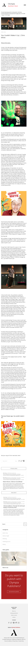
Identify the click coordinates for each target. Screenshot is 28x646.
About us (14, 611)
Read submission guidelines (14, 591)
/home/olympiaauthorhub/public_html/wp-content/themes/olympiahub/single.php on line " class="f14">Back (13, 13)
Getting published (14, 613)
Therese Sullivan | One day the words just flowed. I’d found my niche (14, 506)
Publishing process (6, 541)
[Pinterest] (16, 622)
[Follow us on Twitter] (11, 622)
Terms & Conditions (8, 641)
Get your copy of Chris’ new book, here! (10, 455)
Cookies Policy (21, 641)
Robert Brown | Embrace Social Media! (12, 481)
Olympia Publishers (15, 627)
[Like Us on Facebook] (9, 622)
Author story (3, 32)
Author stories (14, 615)
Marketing (5, 538)
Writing (4, 544)
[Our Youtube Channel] (18, 622)
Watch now (5, 567)
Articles (14, 617)
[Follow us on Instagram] (14, 622)
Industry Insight (6, 535)
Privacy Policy (15, 641)
